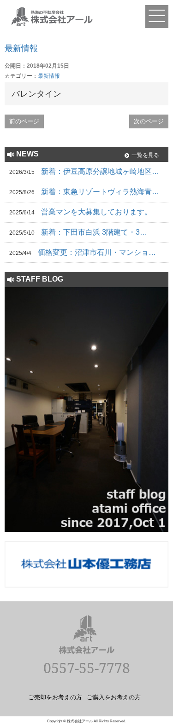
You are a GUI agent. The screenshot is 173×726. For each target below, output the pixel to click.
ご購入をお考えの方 (114, 697)
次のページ (149, 121)
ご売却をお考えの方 (55, 697)
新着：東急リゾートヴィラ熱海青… (100, 192)
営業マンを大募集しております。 (96, 212)
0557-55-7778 (86, 667)
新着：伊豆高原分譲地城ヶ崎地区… (100, 171)
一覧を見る (145, 155)
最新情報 (21, 48)
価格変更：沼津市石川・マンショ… (97, 252)
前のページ (24, 121)
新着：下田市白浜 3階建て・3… (94, 232)
